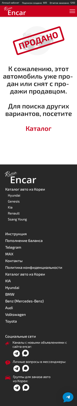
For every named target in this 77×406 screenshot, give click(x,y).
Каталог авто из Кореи (25, 274)
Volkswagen (15, 314)
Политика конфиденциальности (33, 267)
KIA (8, 281)
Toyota (11, 321)
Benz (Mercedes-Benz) (24, 301)
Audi (9, 307)
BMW (9, 294)
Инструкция (16, 233)
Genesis (14, 201)
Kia (10, 207)
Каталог (39, 128)
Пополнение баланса (24, 240)
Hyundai (14, 195)
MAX (9, 254)
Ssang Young (17, 219)
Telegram (13, 247)
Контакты (14, 260)
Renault (14, 213)
